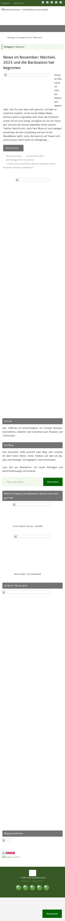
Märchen (36, 163)
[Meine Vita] (43, 3)
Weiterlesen (12, 148)
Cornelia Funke (12, 163)
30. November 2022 (35, 156)
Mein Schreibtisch (26, 159)
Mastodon (45, 163)
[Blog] (11, 857)
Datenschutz (18, 3)
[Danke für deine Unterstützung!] (52, 3)
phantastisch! (27, 167)
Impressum (5, 3)
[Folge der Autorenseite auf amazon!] (57, 3)
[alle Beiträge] (12, 159)
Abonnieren (53, 482)
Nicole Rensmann (14, 156)
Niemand (17, 167)
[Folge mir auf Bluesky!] (48, 3)
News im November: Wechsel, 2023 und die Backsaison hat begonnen (29, 62)
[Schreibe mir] (61, 3)
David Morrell (25, 163)
